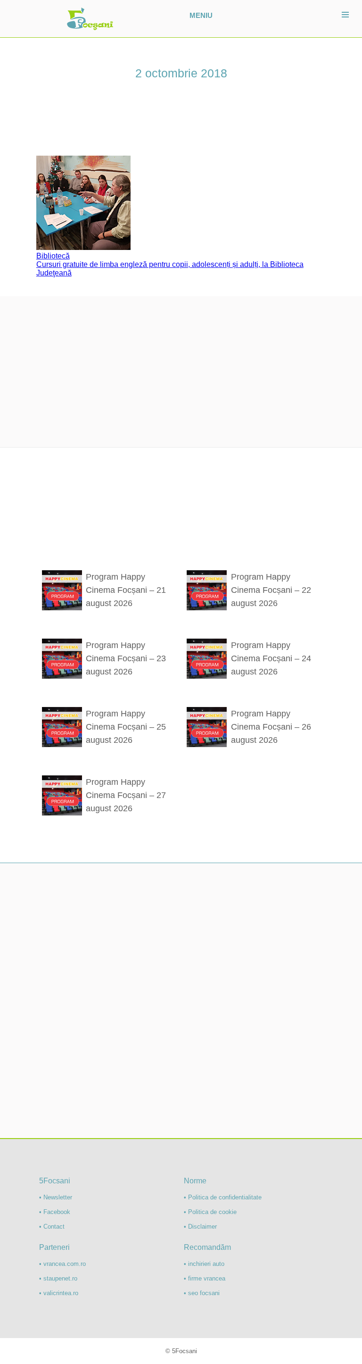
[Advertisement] (181, 372)
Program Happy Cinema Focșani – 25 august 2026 (126, 727)
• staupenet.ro (58, 1278)
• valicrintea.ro (58, 1293)
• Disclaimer (200, 1226)
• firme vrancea (204, 1278)
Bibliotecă (53, 256)
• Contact (52, 1226)
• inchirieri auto (204, 1263)
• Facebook (54, 1211)
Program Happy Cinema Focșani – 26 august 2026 (271, 727)
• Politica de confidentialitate (223, 1197)
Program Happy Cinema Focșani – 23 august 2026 (126, 658)
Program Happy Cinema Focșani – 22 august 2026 (271, 590)
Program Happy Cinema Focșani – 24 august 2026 (271, 658)
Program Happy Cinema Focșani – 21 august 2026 (126, 590)
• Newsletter (55, 1197)
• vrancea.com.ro (62, 1263)
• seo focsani (202, 1293)
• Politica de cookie (210, 1211)
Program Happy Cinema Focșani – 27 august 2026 (126, 795)
